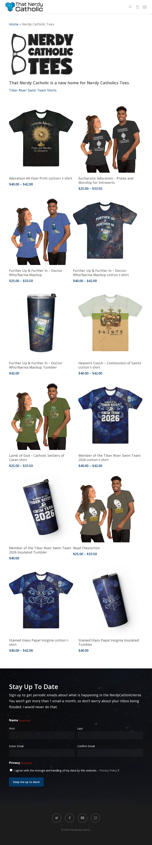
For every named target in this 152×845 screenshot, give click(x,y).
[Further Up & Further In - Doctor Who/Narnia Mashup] (41, 231)
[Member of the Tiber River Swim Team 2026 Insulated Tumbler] (41, 508)
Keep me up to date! (26, 782)
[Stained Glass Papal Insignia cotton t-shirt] (41, 600)
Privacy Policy (108, 770)
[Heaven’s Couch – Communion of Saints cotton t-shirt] (110, 323)
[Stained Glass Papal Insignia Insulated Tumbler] (110, 600)
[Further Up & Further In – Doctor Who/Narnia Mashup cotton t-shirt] (105, 231)
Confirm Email (86, 746)
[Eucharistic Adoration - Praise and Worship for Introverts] (110, 138)
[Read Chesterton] (105, 508)
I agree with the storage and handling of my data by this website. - (66, 770)
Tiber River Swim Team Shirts (33, 90)
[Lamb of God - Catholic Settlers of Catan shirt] (41, 416)
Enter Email (16, 746)
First (12, 728)
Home (14, 24)
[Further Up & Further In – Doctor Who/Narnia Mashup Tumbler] (41, 323)
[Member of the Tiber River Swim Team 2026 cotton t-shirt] (110, 416)
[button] (145, 7)
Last (80, 728)
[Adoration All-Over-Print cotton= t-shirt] (41, 138)
